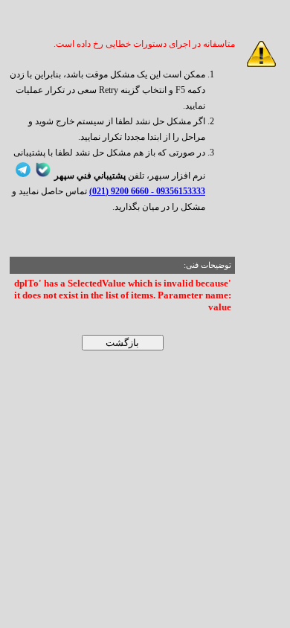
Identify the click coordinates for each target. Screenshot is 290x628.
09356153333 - (177, 191)
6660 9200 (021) (119, 191)
